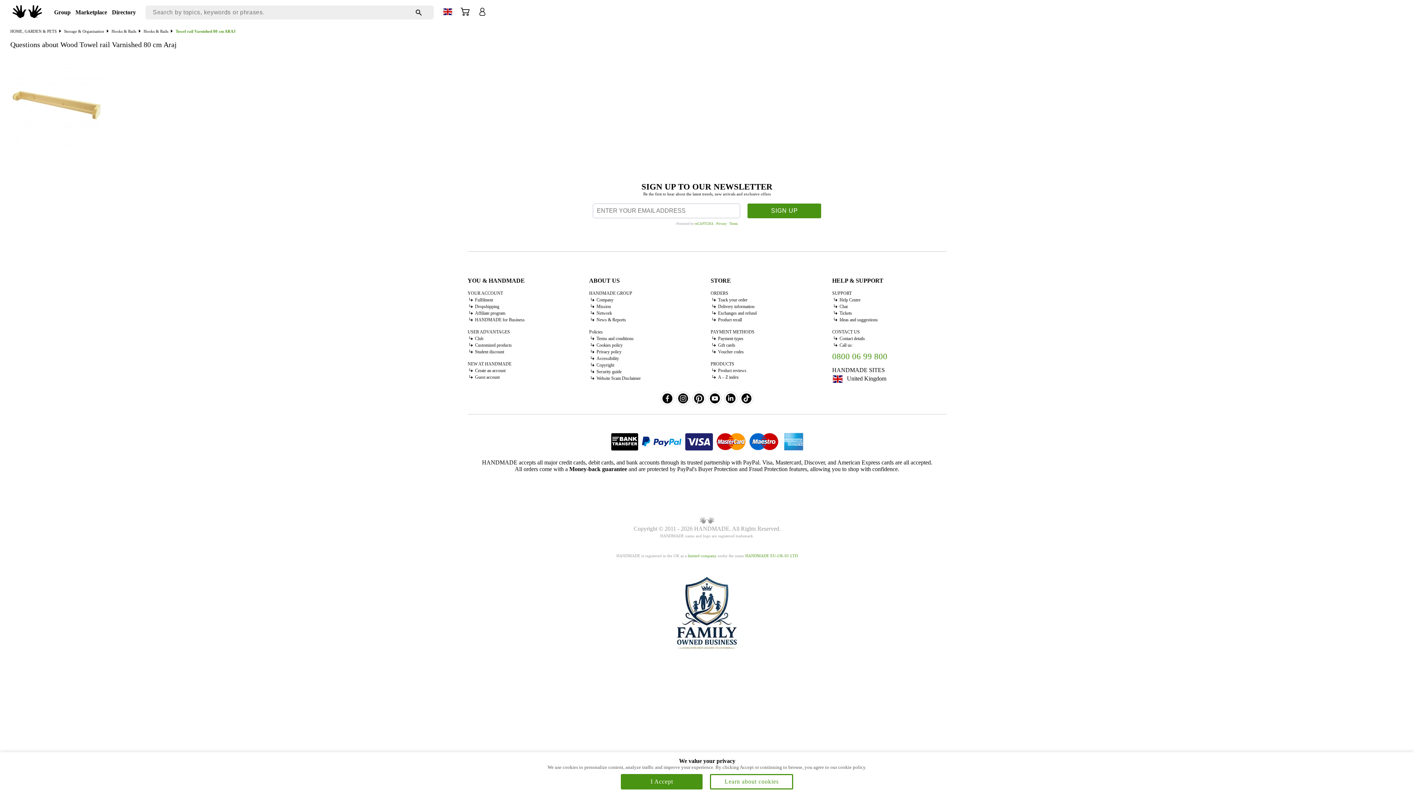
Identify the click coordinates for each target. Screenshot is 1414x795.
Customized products (493, 345)
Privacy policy (609, 352)
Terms (733, 224)
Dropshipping (487, 306)
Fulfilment (484, 300)
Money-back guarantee (598, 469)
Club (479, 338)
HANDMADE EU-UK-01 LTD (771, 556)
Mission (604, 306)
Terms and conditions (615, 338)
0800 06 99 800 (859, 356)
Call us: (846, 345)
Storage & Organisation (84, 31)
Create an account (490, 370)
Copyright (605, 365)
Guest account (487, 377)
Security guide (609, 372)
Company (605, 300)
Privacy (721, 224)
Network (604, 313)
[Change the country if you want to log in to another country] (447, 13)
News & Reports (611, 320)
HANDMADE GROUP (610, 293)
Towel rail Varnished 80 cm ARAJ (206, 31)
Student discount (489, 352)
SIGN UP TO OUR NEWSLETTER (707, 186)
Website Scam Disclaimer (619, 378)
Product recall (730, 320)
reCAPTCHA (704, 224)
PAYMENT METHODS (733, 332)
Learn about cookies (752, 781)
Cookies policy (610, 345)
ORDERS (719, 293)
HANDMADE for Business (500, 320)
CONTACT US (846, 332)
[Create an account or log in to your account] (482, 14)
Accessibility (608, 358)
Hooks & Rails (124, 31)
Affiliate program (490, 313)
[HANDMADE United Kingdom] (27, 16)
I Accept (662, 781)
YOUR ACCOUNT (485, 293)
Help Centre (850, 300)
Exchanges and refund (737, 313)
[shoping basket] (465, 14)
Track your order (733, 300)
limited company (702, 556)
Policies (596, 332)
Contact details (852, 338)
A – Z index (728, 377)
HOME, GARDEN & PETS (33, 31)
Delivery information (736, 306)
